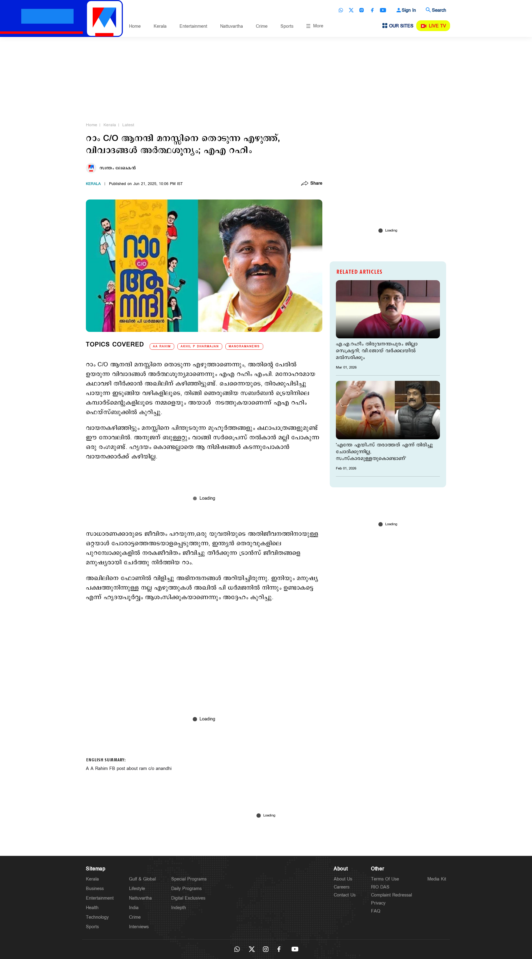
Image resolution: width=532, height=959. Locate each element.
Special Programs (189, 879)
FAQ (375, 911)
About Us (343, 879)
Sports (286, 26)
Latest (128, 125)
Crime (262, 26)
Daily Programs (186, 888)
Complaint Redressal (391, 895)
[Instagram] (362, 10)
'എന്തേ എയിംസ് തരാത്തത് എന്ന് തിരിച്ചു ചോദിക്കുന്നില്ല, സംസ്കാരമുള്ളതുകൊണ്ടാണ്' (384, 452)
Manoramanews (244, 347)
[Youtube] (383, 10)
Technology (97, 917)
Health (92, 908)
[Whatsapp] (341, 10)
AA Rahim (162, 347)
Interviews (139, 927)
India (134, 908)
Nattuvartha (231, 26)
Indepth (178, 908)
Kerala (160, 26)
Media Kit (436, 879)
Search (439, 10)
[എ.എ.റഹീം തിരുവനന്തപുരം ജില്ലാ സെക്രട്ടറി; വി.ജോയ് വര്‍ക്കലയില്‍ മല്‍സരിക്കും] (388, 309)
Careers (341, 887)
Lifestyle (137, 888)
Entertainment (193, 26)
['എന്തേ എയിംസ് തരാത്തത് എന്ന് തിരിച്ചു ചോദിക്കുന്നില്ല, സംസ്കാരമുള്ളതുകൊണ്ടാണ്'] (388, 410)
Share (316, 184)
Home (135, 26)
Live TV (437, 26)
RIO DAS (380, 887)
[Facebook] (372, 10)
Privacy (378, 903)
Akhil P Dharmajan (200, 347)
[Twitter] (351, 10)
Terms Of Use (385, 879)
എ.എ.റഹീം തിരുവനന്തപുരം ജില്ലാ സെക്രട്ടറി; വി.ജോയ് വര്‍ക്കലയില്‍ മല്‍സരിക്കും (376, 351)
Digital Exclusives (188, 898)
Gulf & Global (142, 879)
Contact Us (345, 895)
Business (95, 888)
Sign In (409, 10)
